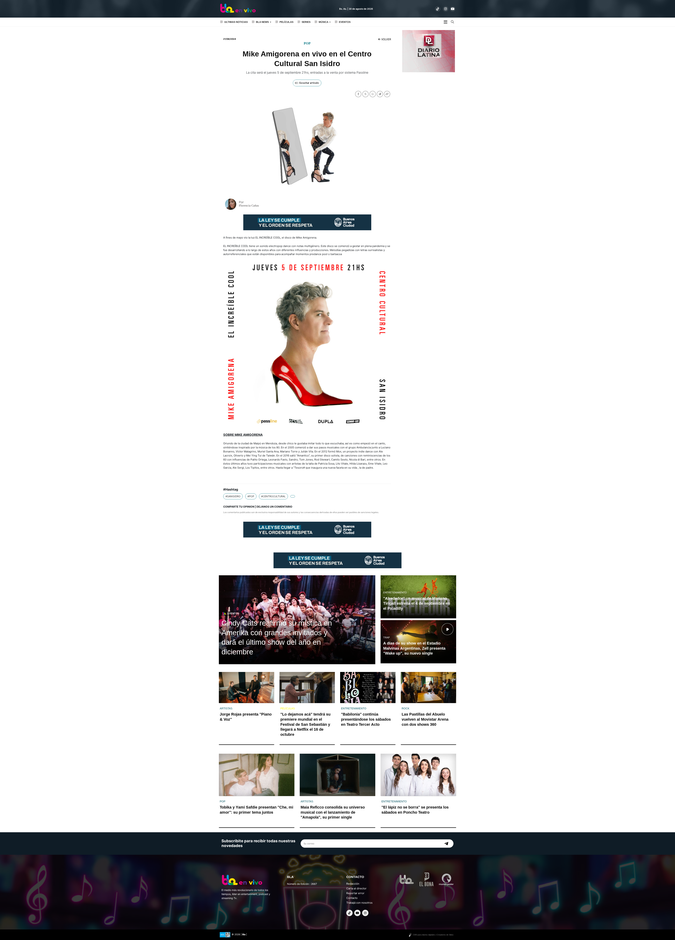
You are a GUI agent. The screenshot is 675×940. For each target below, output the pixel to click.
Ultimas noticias (236, 22)
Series (306, 22)
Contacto (352, 898)
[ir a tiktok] (438, 9)
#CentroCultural (273, 496)
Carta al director (356, 888)
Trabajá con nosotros (359, 902)
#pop (251, 496)
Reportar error (355, 893)
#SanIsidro (233, 496)
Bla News (262, 22)
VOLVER (386, 39)
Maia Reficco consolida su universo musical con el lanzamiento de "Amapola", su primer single (333, 812)
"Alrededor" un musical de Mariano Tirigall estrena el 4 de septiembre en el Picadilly (416, 603)
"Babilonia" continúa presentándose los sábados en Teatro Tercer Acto (366, 719)
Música (324, 22)
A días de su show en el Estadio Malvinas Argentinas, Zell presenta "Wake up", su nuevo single (414, 648)
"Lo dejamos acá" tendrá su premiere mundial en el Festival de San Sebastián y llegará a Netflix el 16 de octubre (305, 724)
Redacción (352, 883)
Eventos (345, 22)
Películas (286, 22)
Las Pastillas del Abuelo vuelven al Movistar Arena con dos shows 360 (425, 719)
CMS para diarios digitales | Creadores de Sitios (433, 935)
